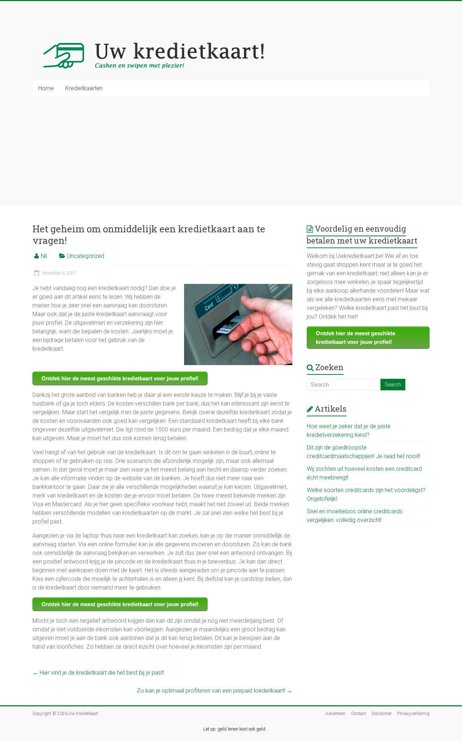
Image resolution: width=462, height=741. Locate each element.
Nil (44, 256)
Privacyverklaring (413, 713)
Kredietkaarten (84, 88)
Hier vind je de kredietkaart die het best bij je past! (98, 672)
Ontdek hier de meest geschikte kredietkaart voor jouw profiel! (120, 378)
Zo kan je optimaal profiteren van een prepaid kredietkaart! (214, 690)
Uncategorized (85, 256)
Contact (358, 713)
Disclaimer (382, 713)
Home (46, 88)
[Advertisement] (231, 150)
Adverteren (335, 713)
